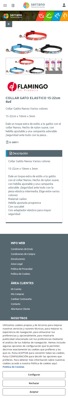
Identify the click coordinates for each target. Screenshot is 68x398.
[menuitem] (34, 249)
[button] (34, 5)
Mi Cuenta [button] (16, 289)
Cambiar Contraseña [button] (21, 299)
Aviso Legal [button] (17, 264)
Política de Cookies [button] (20, 274)
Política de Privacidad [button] (21, 269)
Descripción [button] (20, 153)
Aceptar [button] (34, 391)
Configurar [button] (34, 374)
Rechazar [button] (34, 383)
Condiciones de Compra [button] (23, 254)
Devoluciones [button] (18, 259)
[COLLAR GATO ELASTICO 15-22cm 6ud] (34, 42)
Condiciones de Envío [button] (22, 249)
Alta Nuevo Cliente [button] (20, 309)
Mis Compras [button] (17, 294)
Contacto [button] (15, 304)
